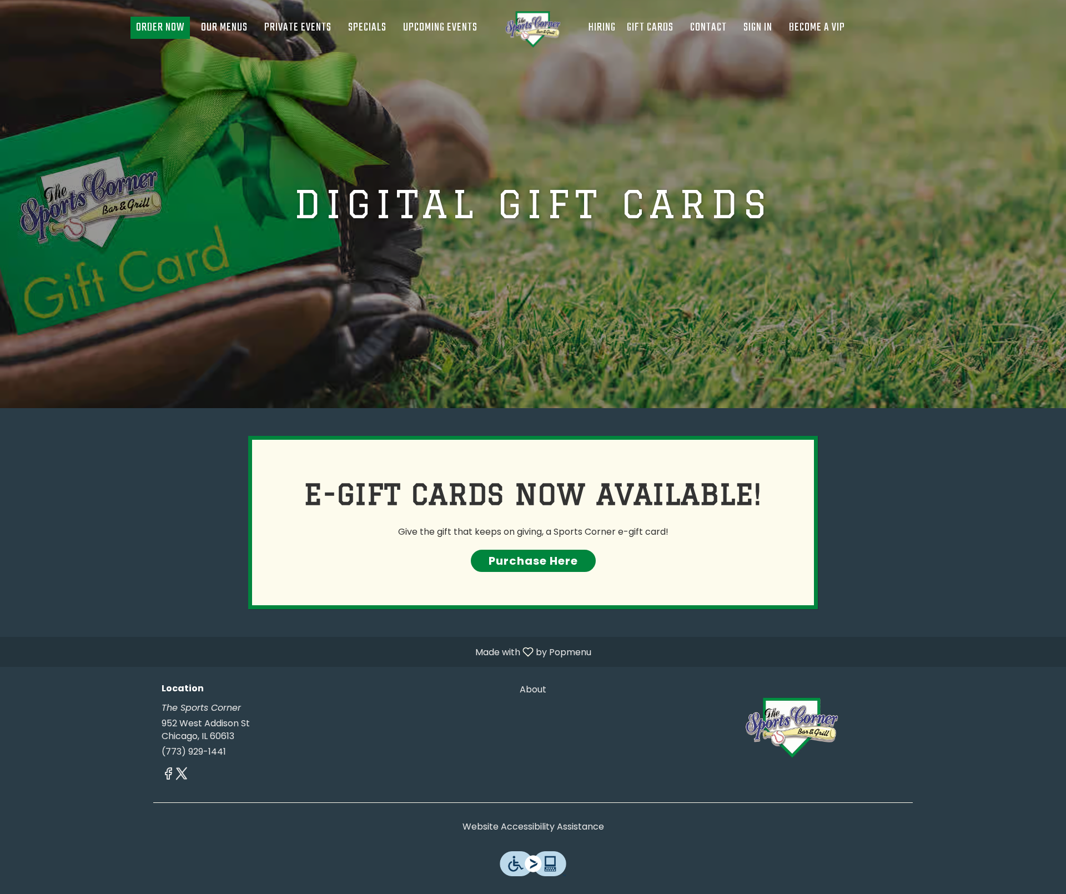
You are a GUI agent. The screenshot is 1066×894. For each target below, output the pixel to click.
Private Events (297, 27)
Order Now (160, 27)
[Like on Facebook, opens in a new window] (168, 775)
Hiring (602, 27)
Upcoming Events (440, 27)
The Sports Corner (791, 725)
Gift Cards (650, 27)
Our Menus (224, 27)
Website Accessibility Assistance (533, 827)
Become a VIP (817, 27)
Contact (708, 27)
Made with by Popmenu (299, 651)
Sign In (757, 27)
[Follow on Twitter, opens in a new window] (181, 775)
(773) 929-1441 (194, 752)
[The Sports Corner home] (533, 28)
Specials (367, 27)
